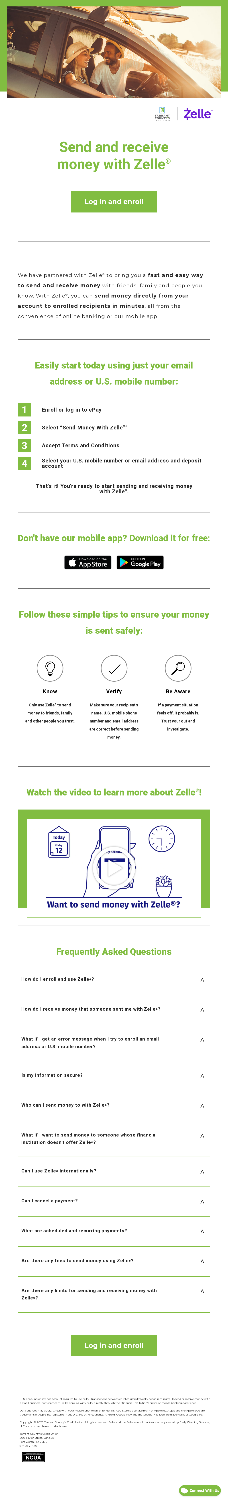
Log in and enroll (114, 202)
